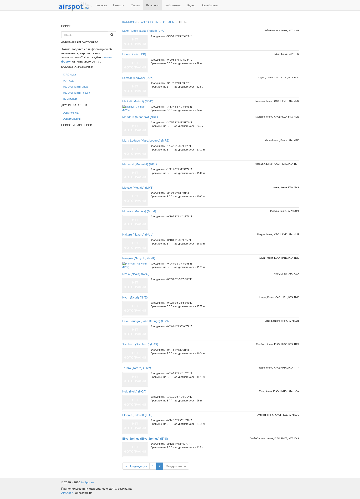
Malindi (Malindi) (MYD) (137, 101)
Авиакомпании (72, 118)
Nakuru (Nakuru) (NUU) (138, 234)
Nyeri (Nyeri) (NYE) (135, 297)
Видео (191, 5)
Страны (169, 22)
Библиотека (173, 5)
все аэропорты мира (75, 86)
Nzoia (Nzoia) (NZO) (135, 274)
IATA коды (69, 80)
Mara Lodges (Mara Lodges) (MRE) (146, 140)
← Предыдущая (136, 466)
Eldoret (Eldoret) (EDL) (137, 415)
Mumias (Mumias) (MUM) (139, 211)
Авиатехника (71, 112)
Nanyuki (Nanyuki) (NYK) (138, 258)
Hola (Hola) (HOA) (134, 391)
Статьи (135, 5)
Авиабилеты (210, 5)
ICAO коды (69, 74)
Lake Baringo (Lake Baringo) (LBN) (145, 321)
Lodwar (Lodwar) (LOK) (138, 77)
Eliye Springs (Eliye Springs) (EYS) (145, 438)
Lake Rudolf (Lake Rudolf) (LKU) (143, 30)
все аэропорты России (76, 92)
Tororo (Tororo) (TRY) (136, 368)
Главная (101, 5)
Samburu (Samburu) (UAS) (140, 344)
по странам (70, 98)
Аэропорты (150, 22)
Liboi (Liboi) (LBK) (134, 54)
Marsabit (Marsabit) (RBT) (139, 164)
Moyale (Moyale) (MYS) (138, 187)
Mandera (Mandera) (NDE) (140, 117)
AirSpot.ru (87, 482)
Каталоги (152, 5)
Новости (118, 5)
